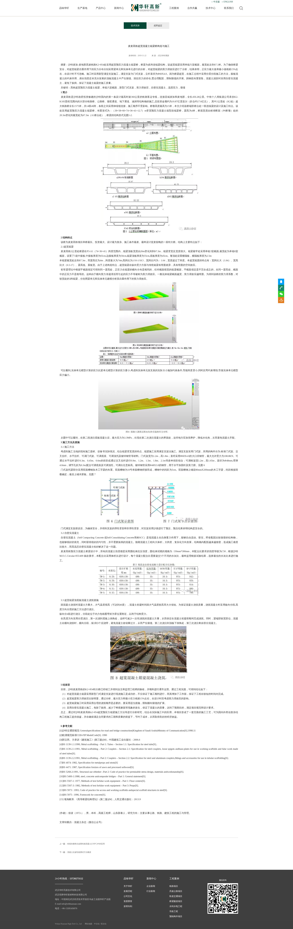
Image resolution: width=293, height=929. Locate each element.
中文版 (216, 2)
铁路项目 (173, 886)
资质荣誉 (128, 901)
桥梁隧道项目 (175, 901)
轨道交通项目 (175, 896)
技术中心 (210, 8)
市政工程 (173, 911)
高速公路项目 (175, 891)
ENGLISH (228, 2)
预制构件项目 (175, 916)
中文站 (96, 924)
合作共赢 (192, 8)
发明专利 (128, 906)
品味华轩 (64, 8)
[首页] (146, 7)
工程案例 (174, 8)
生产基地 (82, 8)
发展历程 (128, 891)
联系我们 (229, 8)
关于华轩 (128, 886)
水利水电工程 (175, 906)
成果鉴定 (158, 25)
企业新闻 (150, 886)
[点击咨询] (281, 282)
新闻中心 (119, 8)
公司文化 (128, 896)
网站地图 (88, 924)
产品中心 (101, 8)
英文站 (103, 924)
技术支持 (135, 25)
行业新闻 (150, 891)
